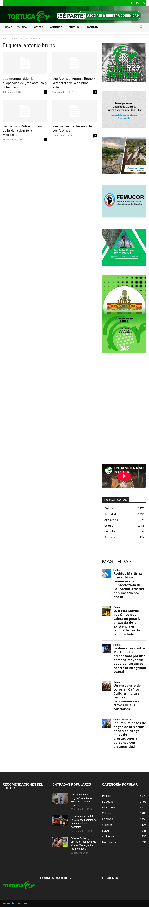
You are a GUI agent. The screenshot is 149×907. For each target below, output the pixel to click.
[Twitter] (143, 3)
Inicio (6, 38)
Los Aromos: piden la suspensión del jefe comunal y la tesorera (25, 83)
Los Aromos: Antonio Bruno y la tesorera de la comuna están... (73, 83)
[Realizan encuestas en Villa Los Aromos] (74, 111)
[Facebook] (131, 3)
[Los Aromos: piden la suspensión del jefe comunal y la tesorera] (25, 63)
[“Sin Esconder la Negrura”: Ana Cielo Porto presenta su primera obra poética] (60, 798)
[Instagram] (137, 3)
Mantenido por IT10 (15, 903)
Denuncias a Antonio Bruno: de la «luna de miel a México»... (23, 130)
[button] (141, 27)
